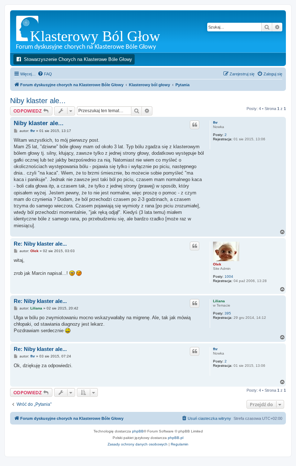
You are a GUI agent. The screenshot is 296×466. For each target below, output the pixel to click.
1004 (229, 276)
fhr (215, 122)
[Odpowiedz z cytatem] (194, 124)
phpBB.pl (175, 438)
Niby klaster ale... (38, 101)
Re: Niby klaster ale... (40, 244)
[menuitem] (45, 74)
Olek (217, 264)
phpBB (138, 431)
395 (228, 313)
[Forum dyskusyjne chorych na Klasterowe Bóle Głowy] (106, 31)
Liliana (219, 301)
